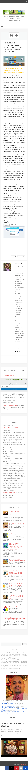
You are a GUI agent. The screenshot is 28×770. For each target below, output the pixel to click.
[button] (14, 379)
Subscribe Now (14, 389)
